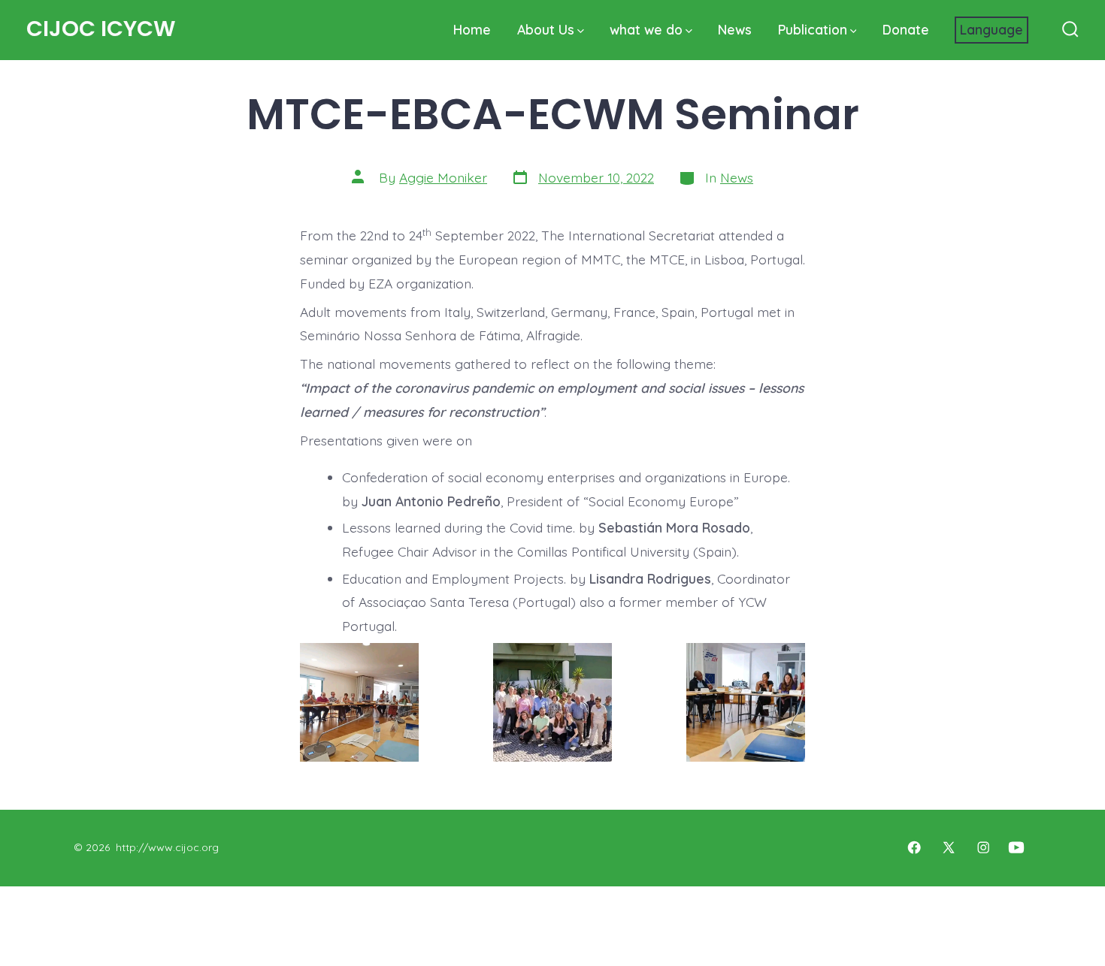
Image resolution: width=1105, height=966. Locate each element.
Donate (905, 29)
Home (472, 29)
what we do (646, 29)
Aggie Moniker (443, 177)
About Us (545, 29)
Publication (812, 29)
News (735, 29)
